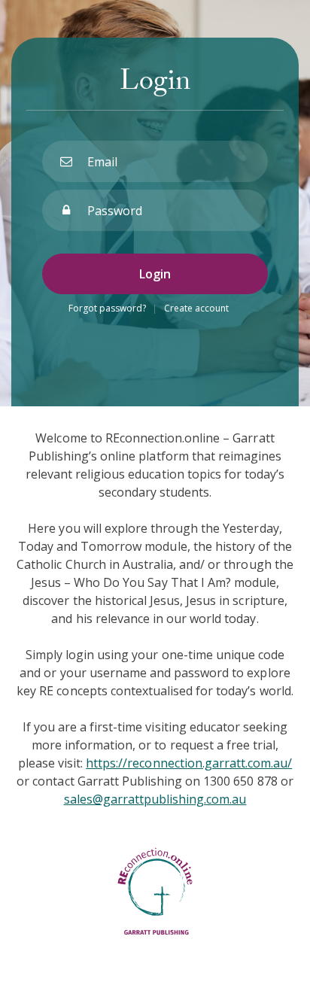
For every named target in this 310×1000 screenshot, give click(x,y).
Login (155, 274)
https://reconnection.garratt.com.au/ (189, 763)
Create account (196, 308)
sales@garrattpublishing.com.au (155, 799)
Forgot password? (107, 308)
